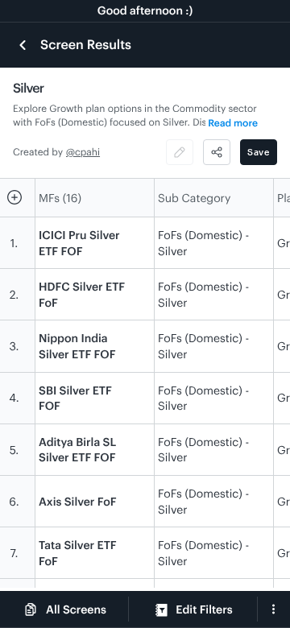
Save (258, 152)
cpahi (87, 152)
